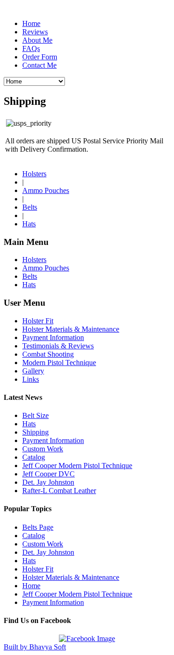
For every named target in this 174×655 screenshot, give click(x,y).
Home (31, 23)
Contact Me (39, 65)
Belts (29, 207)
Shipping (35, 432)
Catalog (33, 457)
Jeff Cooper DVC (48, 474)
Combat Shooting (48, 354)
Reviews (35, 32)
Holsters (34, 174)
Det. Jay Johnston (48, 482)
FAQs (31, 48)
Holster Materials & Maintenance (70, 329)
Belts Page (37, 527)
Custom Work (42, 449)
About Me (37, 40)
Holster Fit (37, 321)
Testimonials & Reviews (58, 346)
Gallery (33, 371)
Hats (29, 224)
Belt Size (35, 415)
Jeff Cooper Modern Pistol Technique (77, 465)
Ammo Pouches (45, 190)
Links (30, 379)
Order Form (39, 57)
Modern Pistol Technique (59, 362)
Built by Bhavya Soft (35, 647)
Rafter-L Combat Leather (59, 490)
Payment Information (53, 337)
